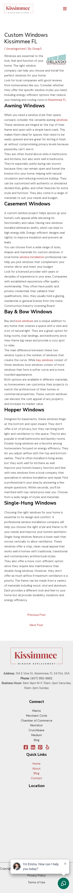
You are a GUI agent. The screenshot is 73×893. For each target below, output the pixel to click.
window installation (32, 257)
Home (36, 764)
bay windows (44, 360)
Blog (36, 773)
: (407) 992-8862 (36, 678)
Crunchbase (36, 730)
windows (62, 120)
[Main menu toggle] (65, 8)
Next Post (36, 625)
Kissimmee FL (57, 100)
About (36, 769)
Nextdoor (36, 725)
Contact (36, 778)
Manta (36, 711)
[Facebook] (25, 747)
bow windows (24, 321)
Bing (36, 740)
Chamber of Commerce (36, 721)
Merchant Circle (36, 716)
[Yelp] (47, 747)
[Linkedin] (33, 747)
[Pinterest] (40, 747)
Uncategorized (16, 49)
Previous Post (36, 615)
